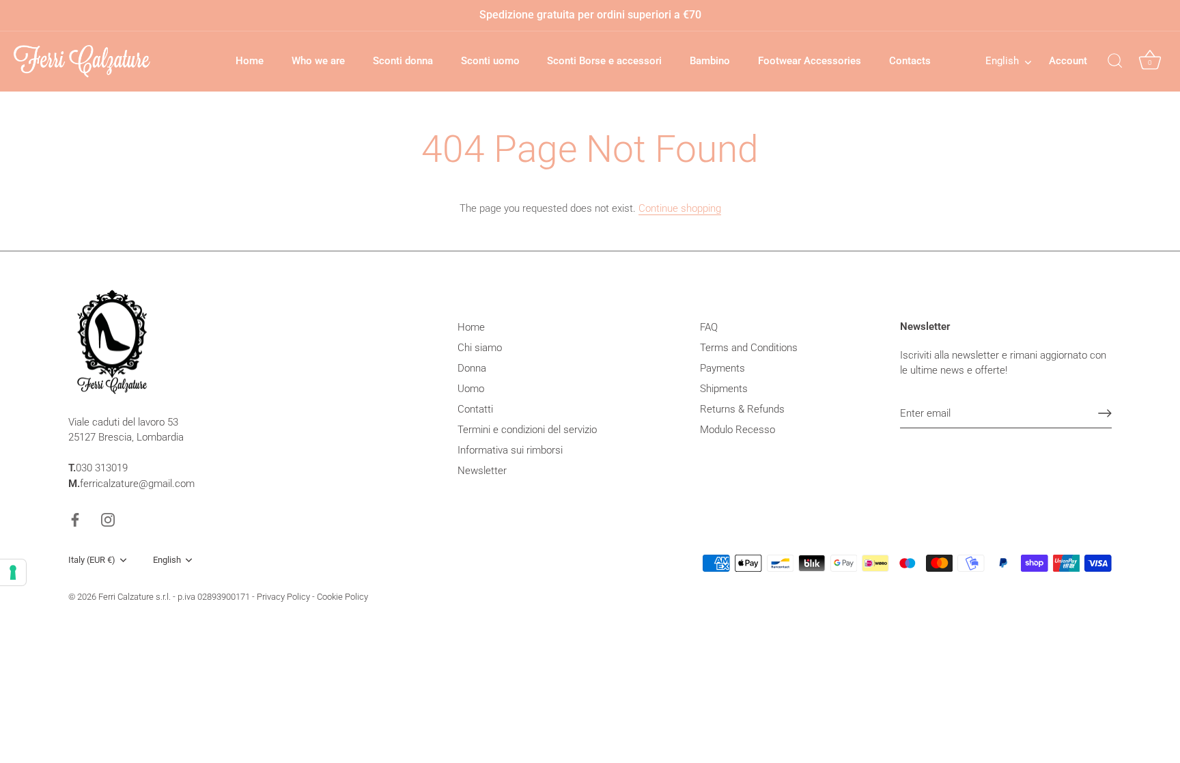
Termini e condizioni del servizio (527, 430)
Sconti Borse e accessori (604, 61)
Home (250, 61)
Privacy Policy (283, 597)
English (1002, 61)
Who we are (318, 61)
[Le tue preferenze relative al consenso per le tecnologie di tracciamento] (13, 572)
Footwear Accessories (809, 61)
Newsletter (482, 470)
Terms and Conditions (749, 348)
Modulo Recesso (737, 430)
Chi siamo (480, 348)
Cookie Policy (342, 597)
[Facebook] (75, 519)
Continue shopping (679, 208)
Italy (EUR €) (91, 560)
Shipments (724, 389)
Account (1068, 61)
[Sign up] (1105, 413)
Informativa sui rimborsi (510, 450)
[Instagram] (108, 519)
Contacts (910, 61)
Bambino (710, 61)
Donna (472, 368)
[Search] (1115, 61)
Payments (722, 368)
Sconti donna (403, 61)
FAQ (709, 327)
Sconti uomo (490, 61)
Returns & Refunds (742, 409)
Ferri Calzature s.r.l (133, 597)
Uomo (471, 389)
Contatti (475, 409)
